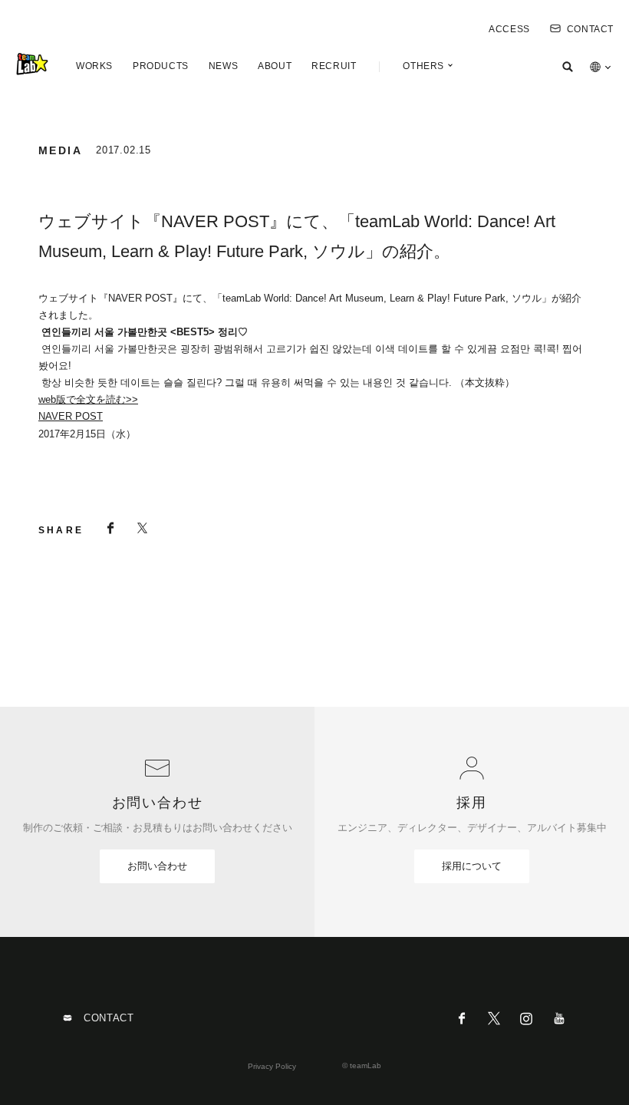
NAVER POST (70, 416)
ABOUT (274, 66)
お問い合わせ (157, 866)
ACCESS (509, 29)
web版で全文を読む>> (88, 399)
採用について (472, 866)
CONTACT (590, 29)
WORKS (94, 66)
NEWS (223, 66)
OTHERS (423, 66)
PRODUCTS (161, 66)
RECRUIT (333, 66)
